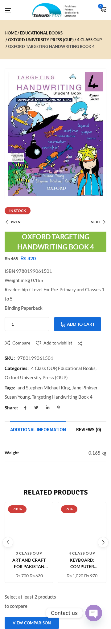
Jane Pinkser (84, 387)
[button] (103, 10)
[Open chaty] (93, 613)
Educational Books (41, 32)
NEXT (95, 222)
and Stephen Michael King (44, 387)
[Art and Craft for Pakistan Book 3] (29, 526)
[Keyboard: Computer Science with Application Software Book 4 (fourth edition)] (82, 526)
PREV (16, 222)
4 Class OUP (89, 39)
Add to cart (81, 324)
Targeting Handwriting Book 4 (62, 397)
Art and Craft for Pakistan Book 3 (29, 566)
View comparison (32, 622)
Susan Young (17, 397)
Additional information (38, 429)
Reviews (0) (88, 429)
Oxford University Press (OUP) (41, 39)
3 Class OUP (29, 553)
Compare (21, 342)
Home (11, 32)
